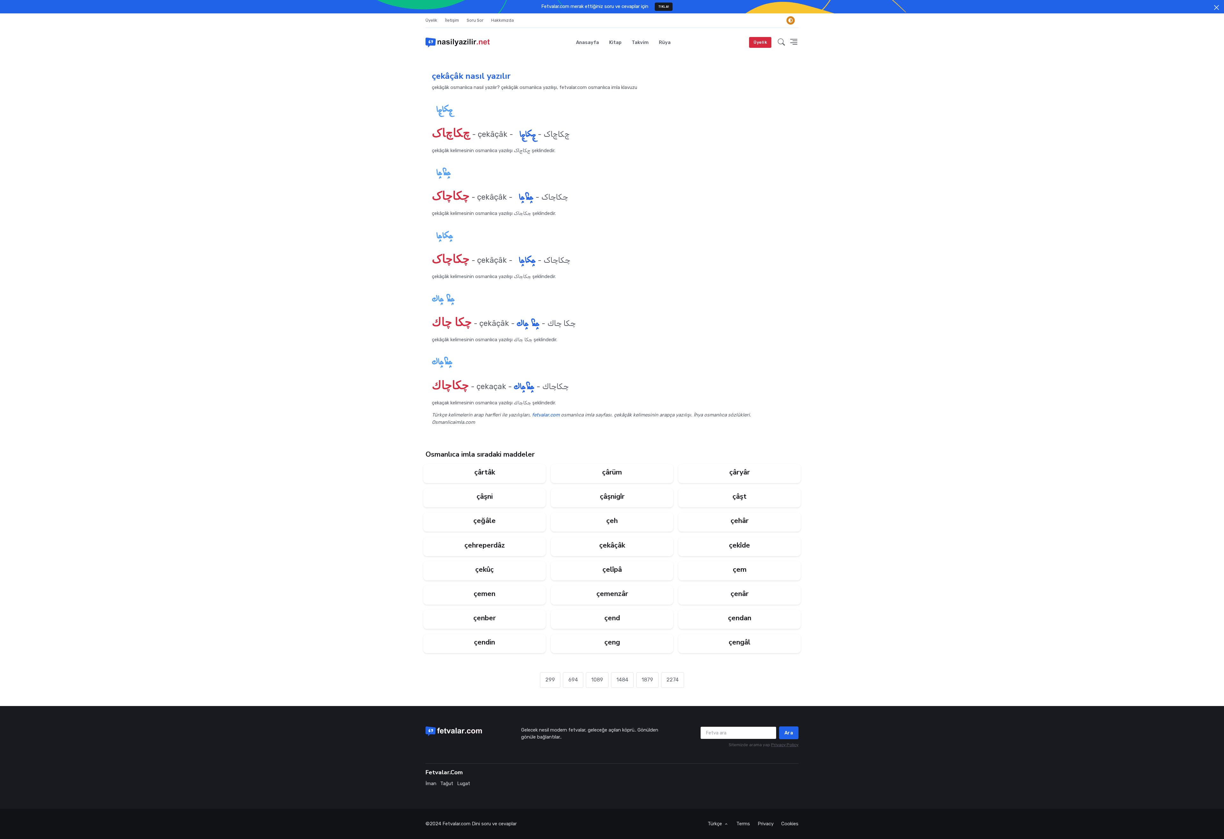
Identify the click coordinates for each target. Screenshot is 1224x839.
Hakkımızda (502, 20)
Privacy (766, 824)
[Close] (1216, 7)
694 (573, 680)
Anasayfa (587, 42)
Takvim (640, 42)
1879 (647, 680)
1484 (622, 680)
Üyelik (431, 20)
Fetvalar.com (456, 824)
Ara (788, 733)
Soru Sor (475, 20)
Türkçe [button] (715, 824)
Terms (743, 824)
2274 (673, 680)
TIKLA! (663, 6)
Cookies (789, 824)
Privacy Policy (784, 744)
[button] (781, 42)
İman (431, 783)
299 (550, 680)
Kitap (615, 42)
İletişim (452, 20)
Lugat (463, 783)
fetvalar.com (546, 415)
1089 (597, 680)
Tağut (446, 783)
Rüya (665, 42)
